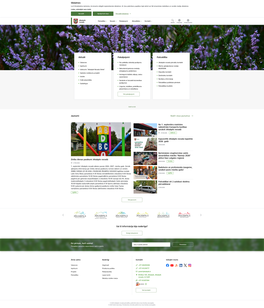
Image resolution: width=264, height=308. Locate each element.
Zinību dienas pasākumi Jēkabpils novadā (89, 159)
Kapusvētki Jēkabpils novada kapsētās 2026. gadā (175, 140)
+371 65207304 (143, 280)
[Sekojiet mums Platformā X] (185, 265)
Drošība (170, 161)
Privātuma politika (108, 268)
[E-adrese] (140, 284)
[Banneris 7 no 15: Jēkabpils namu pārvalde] (100, 215)
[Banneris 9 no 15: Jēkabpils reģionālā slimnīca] (142, 215)
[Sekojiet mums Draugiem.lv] (176, 265)
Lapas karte (106, 275)
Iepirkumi (74, 268)
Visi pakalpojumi (128, 94)
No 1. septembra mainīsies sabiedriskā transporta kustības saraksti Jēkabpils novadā (172, 127)
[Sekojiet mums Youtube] (172, 265)
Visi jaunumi (132, 200)
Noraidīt (81, 14)
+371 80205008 (144, 265)
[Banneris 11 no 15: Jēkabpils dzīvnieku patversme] (184, 215)
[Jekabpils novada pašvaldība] (80, 21)
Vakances (74, 265)
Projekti (73, 272)
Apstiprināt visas (103, 14)
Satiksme (172, 133)
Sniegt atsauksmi (132, 233)
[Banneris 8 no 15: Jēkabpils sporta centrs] (121, 215)
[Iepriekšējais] (63, 215)
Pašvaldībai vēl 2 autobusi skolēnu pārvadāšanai (174, 182)
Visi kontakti (146, 290)
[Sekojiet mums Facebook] (167, 265)
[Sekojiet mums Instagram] (189, 265)
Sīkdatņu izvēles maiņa (110, 278)
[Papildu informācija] (146, 284)
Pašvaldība (74, 275)
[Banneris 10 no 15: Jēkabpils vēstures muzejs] (163, 215)
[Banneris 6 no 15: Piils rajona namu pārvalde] (80, 215)
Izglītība (74, 192)
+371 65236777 (143, 268)
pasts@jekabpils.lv (144, 271)
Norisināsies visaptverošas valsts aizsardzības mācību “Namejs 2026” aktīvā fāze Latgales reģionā (174, 155)
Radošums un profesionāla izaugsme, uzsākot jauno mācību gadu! (175, 168)
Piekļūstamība (107, 272)
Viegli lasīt (105, 265)
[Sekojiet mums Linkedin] (180, 265)
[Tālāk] (201, 215)
